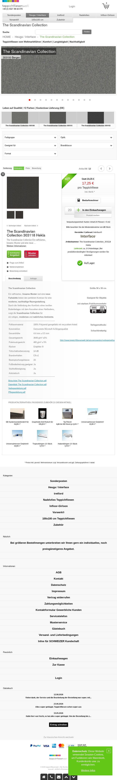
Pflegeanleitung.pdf (16, 392)
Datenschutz (58, 585)
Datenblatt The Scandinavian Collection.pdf (27, 384)
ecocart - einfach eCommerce (58, 769)
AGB (58, 572)
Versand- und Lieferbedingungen (58, 635)
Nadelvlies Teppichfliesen (84, 16)
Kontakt (58, 578)
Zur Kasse (58, 664)
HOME (7, 37)
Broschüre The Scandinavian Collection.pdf (27, 381)
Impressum (58, 591)
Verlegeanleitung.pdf (17, 388)
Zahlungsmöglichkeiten (58, 603)
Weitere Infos (88, 770)
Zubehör (61, 19)
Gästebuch (58, 628)
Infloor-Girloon (59, 506)
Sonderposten (14, 15)
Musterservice (58, 622)
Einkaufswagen (58, 658)
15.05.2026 (58, 713)
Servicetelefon (58, 616)
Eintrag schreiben (58, 725)
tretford (60, 15)
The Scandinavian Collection (57, 37)
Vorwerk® (14, 19)
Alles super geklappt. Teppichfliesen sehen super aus (58, 707)
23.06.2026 (58, 704)
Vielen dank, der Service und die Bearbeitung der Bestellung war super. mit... (58, 698)
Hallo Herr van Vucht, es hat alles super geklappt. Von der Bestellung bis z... (58, 716)
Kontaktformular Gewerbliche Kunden (59, 610)
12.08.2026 (58, 695)
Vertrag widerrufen (58, 597)
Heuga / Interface (37, 15)
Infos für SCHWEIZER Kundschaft (58, 641)
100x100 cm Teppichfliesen (37, 20)
